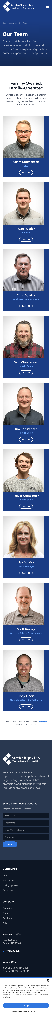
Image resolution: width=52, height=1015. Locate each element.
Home (5, 23)
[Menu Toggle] (47, 6)
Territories (8, 890)
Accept (26, 1005)
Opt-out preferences (19, 1011)
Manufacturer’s (10, 880)
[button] (48, 980)
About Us (13, 23)
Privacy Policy (33, 1011)
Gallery (6, 923)
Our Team (7, 918)
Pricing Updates (10, 885)
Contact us (42, 721)
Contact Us (8, 913)
